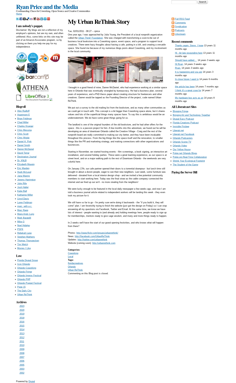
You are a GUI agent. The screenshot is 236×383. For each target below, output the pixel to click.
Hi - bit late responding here (188, 53)
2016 (22, 321)
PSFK (20, 229)
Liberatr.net (178, 130)
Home (19, 14)
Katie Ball (22, 191)
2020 (22, 310)
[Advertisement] (196, 226)
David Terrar (23, 153)
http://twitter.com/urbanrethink (92, 239)
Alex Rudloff (23, 111)
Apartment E (23, 114)
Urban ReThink (75, 270)
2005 (22, 365)
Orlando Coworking (26, 268)
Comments (180, 22)
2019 (22, 314)
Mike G (21, 221)
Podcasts (180, 30)
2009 (22, 349)
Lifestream (180, 34)
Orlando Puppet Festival (29, 283)
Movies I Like (24, 248)
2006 (22, 361)
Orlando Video (180, 145)
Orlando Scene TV (182, 142)
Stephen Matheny (26, 237)
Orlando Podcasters (183, 138)
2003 (22, 369)
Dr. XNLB (22, 160)
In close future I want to (187, 79)
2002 (22, 373)
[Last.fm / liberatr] (48, 18)
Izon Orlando (23, 264)
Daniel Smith (23, 145)
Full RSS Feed (182, 19)
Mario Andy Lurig (25, 214)
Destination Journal (26, 156)
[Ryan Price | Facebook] (21, 18)
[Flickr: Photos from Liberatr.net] (31, 18)
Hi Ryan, (179, 64)
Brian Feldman (24, 118)
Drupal (32, 381)
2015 (22, 325)
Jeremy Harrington (26, 179)
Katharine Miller (25, 195)
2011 (22, 341)
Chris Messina (24, 130)
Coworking (73, 253)
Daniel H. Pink (24, 141)
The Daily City (24, 290)
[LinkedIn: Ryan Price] (42, 18)
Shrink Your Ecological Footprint (189, 161)
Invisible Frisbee (181, 126)
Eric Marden (23, 168)
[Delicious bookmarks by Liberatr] (28, 18)
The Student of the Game (185, 164)
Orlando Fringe (24, 271)
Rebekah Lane (24, 233)
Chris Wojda (23, 137)
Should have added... (186, 60)
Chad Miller (23, 122)
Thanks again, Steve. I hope (189, 45)
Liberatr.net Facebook (183, 134)
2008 (22, 353)
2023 (22, 306)
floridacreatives (75, 263)
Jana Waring (23, 176)
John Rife (22, 183)
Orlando (72, 266)
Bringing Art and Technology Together (191, 115)
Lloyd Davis (23, 198)
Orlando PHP (23, 279)
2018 (22, 318)
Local (70, 256)
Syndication (181, 26)
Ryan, (178, 68)
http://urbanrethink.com (103, 243)
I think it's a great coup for (188, 90)
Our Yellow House (182, 149)
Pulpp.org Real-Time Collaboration (190, 157)
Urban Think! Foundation (90, 38)
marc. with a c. (24, 206)
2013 (22, 333)
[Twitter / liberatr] (18, 18)
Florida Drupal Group (27, 260)
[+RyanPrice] (24, 18)
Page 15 (21, 287)
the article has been (185, 86)
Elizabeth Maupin (26, 164)
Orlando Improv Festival (29, 275)
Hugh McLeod (24, 172)
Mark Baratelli (24, 218)
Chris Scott (23, 134)
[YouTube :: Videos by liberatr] (38, 18)
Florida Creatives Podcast (186, 122)
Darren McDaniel (25, 149)
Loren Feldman (24, 202)
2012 (22, 337)
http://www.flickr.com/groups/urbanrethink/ (97, 233)
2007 (22, 357)
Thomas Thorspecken (28, 240)
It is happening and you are (188, 72)
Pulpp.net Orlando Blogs (185, 153)
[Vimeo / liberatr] (45, 18)
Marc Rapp (22, 210)
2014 (22, 329)
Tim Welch (22, 244)
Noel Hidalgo (23, 225)
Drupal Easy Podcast (183, 119)
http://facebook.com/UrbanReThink (92, 236)
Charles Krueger (25, 126)
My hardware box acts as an (189, 98)
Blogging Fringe (180, 111)
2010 (22, 345)
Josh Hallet (23, 187)
